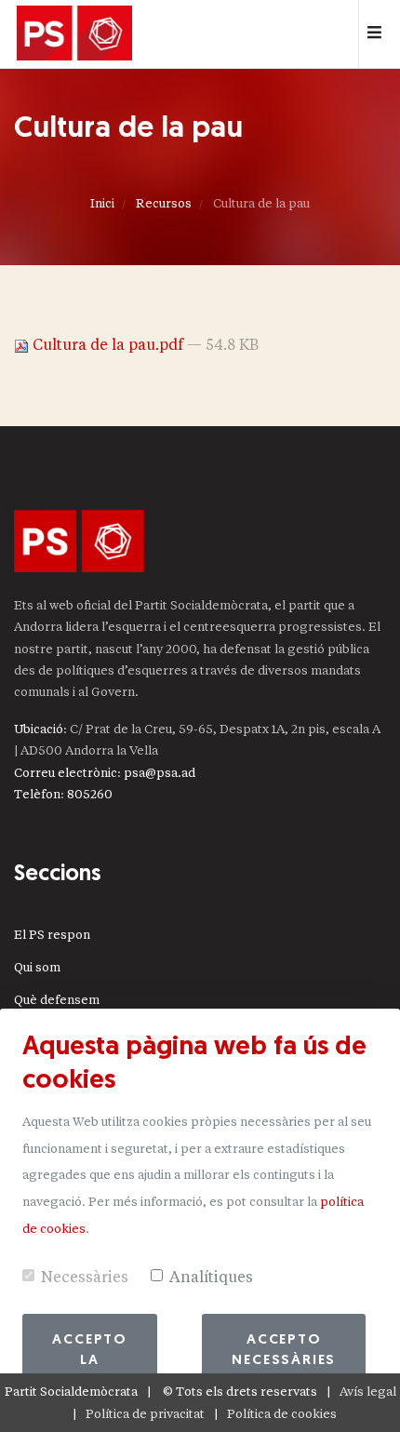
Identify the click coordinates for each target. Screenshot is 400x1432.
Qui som (37, 967)
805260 (90, 794)
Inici (102, 203)
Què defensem (57, 1000)
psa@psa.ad (159, 773)
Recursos (164, 203)
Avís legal (368, 1392)
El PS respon (52, 935)
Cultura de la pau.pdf (108, 345)
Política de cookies (282, 1414)
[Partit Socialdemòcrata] (74, 34)
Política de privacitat (145, 1414)
